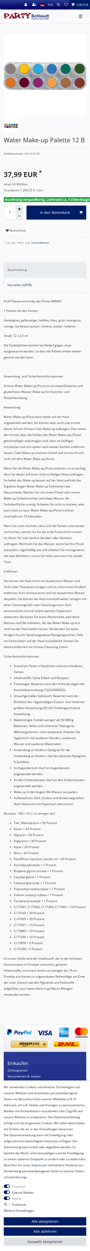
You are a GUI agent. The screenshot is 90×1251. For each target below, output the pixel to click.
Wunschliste (17, 230)
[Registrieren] (34, 5)
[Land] (42, 5)
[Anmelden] (26, 5)
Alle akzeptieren (45, 1221)
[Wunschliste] (66, 5)
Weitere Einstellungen (19, 1210)
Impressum (39, 1165)
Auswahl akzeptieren (45, 1241)
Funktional (19, 1204)
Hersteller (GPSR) (20, 285)
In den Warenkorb (55, 212)
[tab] (45, 270)
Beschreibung (17, 270)
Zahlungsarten (18, 1070)
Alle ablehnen (45, 1231)
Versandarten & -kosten (24, 1076)
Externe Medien (23, 1192)
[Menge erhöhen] (19, 209)
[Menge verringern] (19, 216)
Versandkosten (39, 242)
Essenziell (19, 1186)
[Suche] (58, 5)
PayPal (16, 1198)
